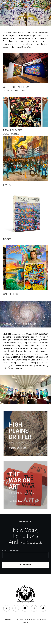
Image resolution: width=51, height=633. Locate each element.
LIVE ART (8, 184)
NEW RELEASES (12, 130)
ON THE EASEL (12, 294)
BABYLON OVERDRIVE (11, 134)
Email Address (10, 550)
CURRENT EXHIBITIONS (17, 86)
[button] (4, 3)
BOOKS (7, 239)
